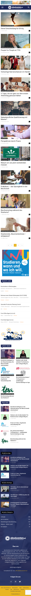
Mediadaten (15, 587)
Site (11, 589)
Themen (22, 589)
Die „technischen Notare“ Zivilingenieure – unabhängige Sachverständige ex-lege (18, 432)
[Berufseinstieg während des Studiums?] (15, 201)
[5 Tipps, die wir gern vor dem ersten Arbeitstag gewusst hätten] (15, 84)
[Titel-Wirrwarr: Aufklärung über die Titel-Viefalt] (5, 497)
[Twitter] (20, 581)
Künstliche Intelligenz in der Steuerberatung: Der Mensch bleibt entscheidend (19, 408)
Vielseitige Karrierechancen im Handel (15, 72)
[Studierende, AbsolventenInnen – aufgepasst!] (15, 225)
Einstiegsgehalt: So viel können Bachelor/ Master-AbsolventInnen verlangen (19, 504)
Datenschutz (26, 587)
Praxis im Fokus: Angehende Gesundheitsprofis (6, 379)
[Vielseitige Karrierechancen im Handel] (15, 63)
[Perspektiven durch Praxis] (15, 132)
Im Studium (3, 114)
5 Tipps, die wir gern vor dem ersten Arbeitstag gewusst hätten (14, 95)
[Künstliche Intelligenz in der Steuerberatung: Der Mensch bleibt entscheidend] (8, 354)
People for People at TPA (10, 50)
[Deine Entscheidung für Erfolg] (15, 19)
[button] (28, 7)
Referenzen (16, 589)
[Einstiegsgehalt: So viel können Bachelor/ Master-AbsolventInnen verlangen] (5, 504)
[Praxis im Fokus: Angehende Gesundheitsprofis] (8, 371)
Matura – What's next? (7, 524)
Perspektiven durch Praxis (11, 141)
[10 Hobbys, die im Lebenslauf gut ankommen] (5, 489)
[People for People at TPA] (15, 41)
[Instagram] (15, 581)
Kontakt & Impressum (15, 591)
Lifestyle (3, 517)
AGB (20, 587)
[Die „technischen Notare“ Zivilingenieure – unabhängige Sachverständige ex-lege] (23, 371)
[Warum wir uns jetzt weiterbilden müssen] (15, 154)
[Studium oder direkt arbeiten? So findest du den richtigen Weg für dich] (23, 354)
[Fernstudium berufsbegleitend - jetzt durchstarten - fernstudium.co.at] (15, 263)
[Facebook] (11, 581)
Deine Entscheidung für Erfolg (12, 28)
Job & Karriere (4, 69)
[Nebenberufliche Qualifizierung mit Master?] (15, 108)
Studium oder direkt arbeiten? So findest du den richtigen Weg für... (22, 362)
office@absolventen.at (21, 570)
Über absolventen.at (6, 587)
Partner (7, 589)
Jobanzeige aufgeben (15, 567)
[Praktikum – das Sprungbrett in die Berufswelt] (15, 177)
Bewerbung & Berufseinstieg (7, 25)
